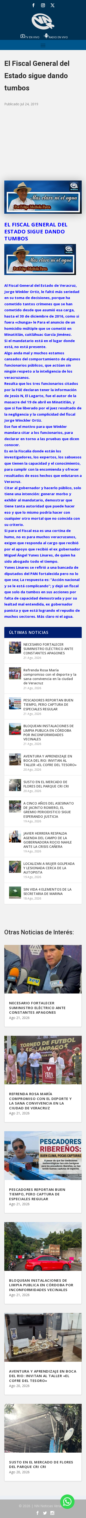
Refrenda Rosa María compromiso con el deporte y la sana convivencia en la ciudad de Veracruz (49, 677)
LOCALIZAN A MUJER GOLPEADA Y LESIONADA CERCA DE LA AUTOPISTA (49, 868)
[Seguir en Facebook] (33, 5)
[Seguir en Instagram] (43, 5)
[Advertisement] (43, 143)
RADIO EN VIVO (58, 37)
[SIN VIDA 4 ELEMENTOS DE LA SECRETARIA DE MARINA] (15, 893)
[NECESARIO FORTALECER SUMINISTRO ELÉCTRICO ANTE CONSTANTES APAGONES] (15, 648)
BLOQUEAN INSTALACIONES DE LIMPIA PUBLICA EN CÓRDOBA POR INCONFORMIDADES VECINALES (48, 732)
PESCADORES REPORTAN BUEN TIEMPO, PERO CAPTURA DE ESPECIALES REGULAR (48, 704)
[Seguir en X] (52, 5)
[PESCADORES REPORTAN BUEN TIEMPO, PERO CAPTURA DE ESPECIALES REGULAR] (15, 703)
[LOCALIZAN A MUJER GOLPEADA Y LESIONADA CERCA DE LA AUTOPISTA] (15, 867)
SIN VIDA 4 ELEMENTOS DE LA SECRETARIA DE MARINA (47, 891)
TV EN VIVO (32, 37)
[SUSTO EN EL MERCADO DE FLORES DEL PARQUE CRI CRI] (15, 785)
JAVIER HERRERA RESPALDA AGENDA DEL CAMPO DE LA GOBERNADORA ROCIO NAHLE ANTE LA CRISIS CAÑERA (47, 840)
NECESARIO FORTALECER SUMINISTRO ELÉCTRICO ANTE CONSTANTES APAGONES (48, 648)
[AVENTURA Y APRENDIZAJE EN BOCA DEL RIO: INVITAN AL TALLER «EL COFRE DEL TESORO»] (15, 759)
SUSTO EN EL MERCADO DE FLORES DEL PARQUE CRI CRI (46, 784)
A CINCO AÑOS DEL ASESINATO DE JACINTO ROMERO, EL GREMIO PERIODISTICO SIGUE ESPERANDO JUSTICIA (48, 810)
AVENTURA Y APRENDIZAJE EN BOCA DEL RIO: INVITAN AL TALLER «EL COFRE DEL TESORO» (50, 760)
